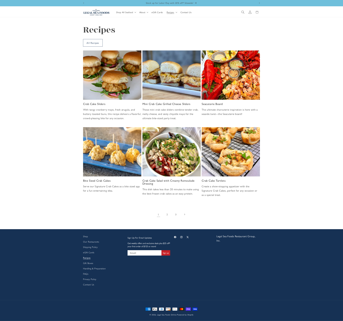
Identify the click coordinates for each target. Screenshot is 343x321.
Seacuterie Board (212, 104)
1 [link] (158, 214)
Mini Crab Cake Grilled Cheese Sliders (166, 104)
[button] (125, 12)
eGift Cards (88, 252)
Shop (85, 236)
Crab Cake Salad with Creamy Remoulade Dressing (168, 182)
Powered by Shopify (185, 314)
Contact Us (88, 284)
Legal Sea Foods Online (166, 314)
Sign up (166, 252)
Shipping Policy (90, 247)
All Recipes (93, 42)
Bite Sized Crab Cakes (97, 180)
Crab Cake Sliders (94, 104)
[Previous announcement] (84, 3)
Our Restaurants (91, 241)
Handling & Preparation (94, 268)
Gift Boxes (88, 263)
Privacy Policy (89, 279)
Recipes (87, 257)
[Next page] (184, 214)
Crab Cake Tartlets (213, 180)
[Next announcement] (259, 3)
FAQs (85, 273)
